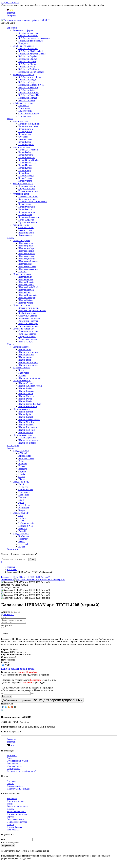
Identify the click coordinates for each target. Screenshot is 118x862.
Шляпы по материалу (23, 328)
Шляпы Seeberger (26, 297)
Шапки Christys (26, 396)
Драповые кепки (26, 186)
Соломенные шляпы (28, 331)
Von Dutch (23, 544)
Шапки (10, 344)
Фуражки (23, 136)
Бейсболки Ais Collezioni (30, 51)
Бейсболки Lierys (26, 82)
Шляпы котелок (26, 256)
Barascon (22, 463)
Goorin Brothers (25, 489)
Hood (21, 500)
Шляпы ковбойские (28, 261)
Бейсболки (12, 28)
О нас (10, 758)
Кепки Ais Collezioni (28, 149)
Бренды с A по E (21, 450)
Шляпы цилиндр (26, 258)
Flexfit (21, 484)
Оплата (10, 783)
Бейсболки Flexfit (26, 66)
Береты (21, 370)
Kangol (21, 510)
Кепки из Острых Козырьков (32, 201)
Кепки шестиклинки (28, 126)
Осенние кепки (26, 227)
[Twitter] (6, 707)
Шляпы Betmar (25, 279)
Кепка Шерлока (26, 219)
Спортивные (24, 108)
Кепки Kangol (25, 168)
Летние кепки (25, 235)
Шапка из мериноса (28, 440)
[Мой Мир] (15, 707)
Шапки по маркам (22, 380)
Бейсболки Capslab (27, 56)
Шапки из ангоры (27, 443)
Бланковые (23, 105)
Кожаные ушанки (27, 437)
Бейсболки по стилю (23, 103)
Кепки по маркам (21, 147)
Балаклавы (23, 373)
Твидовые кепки (26, 188)
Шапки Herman (25, 411)
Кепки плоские (25, 129)
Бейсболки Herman (27, 98)
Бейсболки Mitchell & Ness (31, 85)
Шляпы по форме (21, 240)
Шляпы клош (25, 264)
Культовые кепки (21, 194)
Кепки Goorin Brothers (29, 160)
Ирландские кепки (27, 222)
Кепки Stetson (25, 178)
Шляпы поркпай (26, 253)
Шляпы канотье (26, 251)
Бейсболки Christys (27, 59)
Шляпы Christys (26, 284)
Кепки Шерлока (26, 144)
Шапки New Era (26, 422)
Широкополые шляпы (17, 814)
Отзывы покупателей (17, 761)
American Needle (26, 458)
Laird (20, 515)
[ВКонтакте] (3, 707)
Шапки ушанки (26, 354)
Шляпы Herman (26, 290)
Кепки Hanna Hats (27, 162)
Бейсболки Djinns (27, 64)
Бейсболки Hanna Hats (29, 95)
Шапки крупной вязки (29, 378)
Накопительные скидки (18, 788)
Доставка (11, 781)
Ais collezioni (24, 456)
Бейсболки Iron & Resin (29, 77)
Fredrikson (23, 487)
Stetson (21, 541)
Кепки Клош (24, 142)
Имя (3, 839)
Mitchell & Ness (25, 526)
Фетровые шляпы (27, 334)
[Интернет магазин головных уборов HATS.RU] (2, 710)
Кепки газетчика (26, 212)
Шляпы (10, 238)
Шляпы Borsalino (26, 282)
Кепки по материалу (23, 183)
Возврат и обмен (15, 786)
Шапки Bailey (25, 388)
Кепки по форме (21, 121)
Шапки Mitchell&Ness (29, 419)
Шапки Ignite (24, 414)
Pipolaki (22, 531)
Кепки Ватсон (25, 209)
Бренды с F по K (21, 482)
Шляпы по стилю (21, 305)
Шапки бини (24, 349)
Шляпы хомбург (26, 248)
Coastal (21, 476)
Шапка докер (24, 360)
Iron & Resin (24, 505)
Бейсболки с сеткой (28, 35)
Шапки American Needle (30, 386)
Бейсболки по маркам (23, 46)
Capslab (22, 471)
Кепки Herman (25, 165)
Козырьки (23, 43)
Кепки (10, 118)
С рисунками (24, 116)
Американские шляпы (29, 318)
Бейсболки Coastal (27, 61)
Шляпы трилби (25, 245)
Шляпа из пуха (25, 341)
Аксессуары (13, 445)
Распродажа (13, 829)
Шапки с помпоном (28, 352)
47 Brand (22, 453)
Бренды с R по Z (21, 533)
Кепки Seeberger (26, 175)
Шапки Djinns (25, 398)
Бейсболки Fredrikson (28, 69)
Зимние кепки (25, 139)
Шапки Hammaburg (27, 406)
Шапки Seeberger (26, 430)
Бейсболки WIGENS (28, 92)
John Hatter (23, 507)
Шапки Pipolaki (26, 424)
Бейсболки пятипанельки (30, 40)
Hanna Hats (23, 494)
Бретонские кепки (27, 199)
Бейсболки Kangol (27, 79)
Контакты (12, 755)
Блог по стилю (14, 763)
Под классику (25, 111)
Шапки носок (25, 357)
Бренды (10, 448)
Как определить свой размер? (18, 668)
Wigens (21, 546)
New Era (22, 528)
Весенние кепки (26, 232)
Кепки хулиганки (26, 207)
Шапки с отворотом (28, 365)
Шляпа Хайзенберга (28, 323)
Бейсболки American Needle (31, 53)
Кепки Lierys (24, 170)
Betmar (21, 466)
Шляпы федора (25, 243)
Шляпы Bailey (25, 277)
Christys (22, 474)
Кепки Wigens (25, 181)
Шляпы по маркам (22, 274)
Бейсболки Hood (26, 100)
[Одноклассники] (9, 707)
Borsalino (22, 469)
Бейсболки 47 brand (28, 48)
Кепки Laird (24, 173)
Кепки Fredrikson (26, 157)
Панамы (22, 271)
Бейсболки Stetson (27, 90)
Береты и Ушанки (21, 367)
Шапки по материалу (23, 435)
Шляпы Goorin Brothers (29, 287)
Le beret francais (26, 523)
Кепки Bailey (24, 152)
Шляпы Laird (24, 292)
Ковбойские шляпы (28, 313)
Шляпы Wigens (25, 303)
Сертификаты (13, 768)
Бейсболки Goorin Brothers (31, 72)
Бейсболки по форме (23, 30)
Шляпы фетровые (27, 266)
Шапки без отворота (28, 362)
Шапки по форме (21, 347)
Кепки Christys (25, 155)
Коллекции (12, 549)
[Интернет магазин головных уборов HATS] (25, 20)
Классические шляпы (28, 308)
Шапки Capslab (25, 393)
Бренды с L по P (20, 513)
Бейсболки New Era (28, 87)
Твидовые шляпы (27, 336)
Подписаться (8, 846)
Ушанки (22, 375)
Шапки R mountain (27, 427)
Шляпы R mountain (27, 295)
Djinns (21, 479)
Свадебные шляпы (27, 315)
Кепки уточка (25, 131)
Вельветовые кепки (28, 191)
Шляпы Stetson (25, 300)
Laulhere (22, 518)
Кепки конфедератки (28, 217)
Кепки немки (24, 134)
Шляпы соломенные (28, 269)
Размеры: (5, 662)
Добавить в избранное (42, 700)
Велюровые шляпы (27, 339)
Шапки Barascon (26, 391)
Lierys (21, 520)
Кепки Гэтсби (25, 214)
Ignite (21, 502)
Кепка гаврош (25, 204)
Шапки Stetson (25, 432)
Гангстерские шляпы (28, 326)
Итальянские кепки (28, 196)
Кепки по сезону (21, 225)
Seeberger (22, 539)
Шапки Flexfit (25, 401)
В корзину (6, 696)
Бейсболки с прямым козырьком (34, 38)
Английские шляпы (28, 321)
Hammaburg (24, 492)
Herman (22, 497)
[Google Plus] (12, 707)
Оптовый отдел (14, 766)
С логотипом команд (28, 113)
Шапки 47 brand (26, 383)
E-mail (4, 842)
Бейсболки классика (28, 33)
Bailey (21, 461)
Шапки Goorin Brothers (29, 404)
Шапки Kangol (25, 417)
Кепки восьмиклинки (29, 124)
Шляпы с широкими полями (32, 310)
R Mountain (23, 536)
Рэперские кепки (15, 801)
